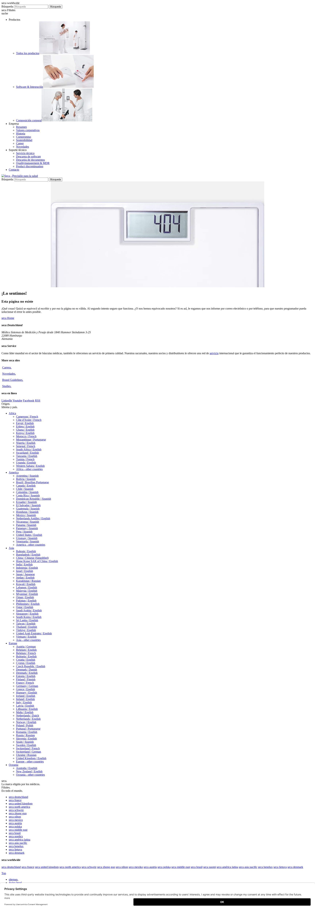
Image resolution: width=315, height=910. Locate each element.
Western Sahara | (30, 465)
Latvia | (25, 705)
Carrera (6, 367)
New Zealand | (29, 771)
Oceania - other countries (30, 774)
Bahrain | (26, 551)
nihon (15, 816)
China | (32, 557)
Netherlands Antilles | (33, 518)
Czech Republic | (30, 666)
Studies (6, 386)
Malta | (24, 712)
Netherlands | (27, 715)
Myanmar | (27, 594)
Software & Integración (29, 86)
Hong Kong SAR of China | (37, 561)
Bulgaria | (26, 656)
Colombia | (27, 492)
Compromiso (23, 136)
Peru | (24, 531)
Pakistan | (26, 600)
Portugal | (28, 728)
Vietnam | (26, 636)
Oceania (13, 764)
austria (15, 823)
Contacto (14, 169)
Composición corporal (29, 120)
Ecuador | (26, 502)
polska (15, 826)
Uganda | (26, 462)
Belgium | (26, 649)
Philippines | (28, 603)
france (15, 800)
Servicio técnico (25, 153)
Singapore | (27, 613)
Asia (11, 548)
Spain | (25, 741)
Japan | (25, 574)
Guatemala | (28, 508)
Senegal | (25, 446)
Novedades (22, 146)
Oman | (25, 597)
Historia (20, 133)
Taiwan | (25, 623)
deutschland (18, 796)
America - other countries (30, 544)
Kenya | (25, 433)
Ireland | (25, 699)
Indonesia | (27, 567)
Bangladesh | (28, 554)
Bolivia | (26, 479)
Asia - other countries (28, 640)
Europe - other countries (30, 761)
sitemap (13, 879)
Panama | (26, 525)
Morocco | (26, 436)
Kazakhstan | (28, 580)
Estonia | (25, 676)
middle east (18, 829)
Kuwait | (25, 584)
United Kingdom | (31, 758)
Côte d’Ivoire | (28, 419)
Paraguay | (27, 528)
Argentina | (27, 475)
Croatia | (25, 659)
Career (20, 143)
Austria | (26, 646)
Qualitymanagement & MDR (33, 163)
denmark (16, 852)
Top (3, 873)
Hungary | (26, 692)
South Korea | (28, 617)
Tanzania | (26, 456)
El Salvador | (28, 505)
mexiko (136, 867)
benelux (16, 846)
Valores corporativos (28, 130)
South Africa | (28, 449)
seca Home (7, 318)
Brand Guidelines (12, 379)
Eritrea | (25, 426)
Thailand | (26, 626)
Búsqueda (55, 6)
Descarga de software (28, 156)
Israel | (24, 571)
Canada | (26, 485)
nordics (16, 836)
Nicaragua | (27, 521)
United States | (29, 534)
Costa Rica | (28, 495)
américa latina (19, 839)
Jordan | (25, 577)
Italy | (24, 702)
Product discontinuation (29, 166)
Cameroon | (27, 416)
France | (25, 682)
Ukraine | (26, 755)
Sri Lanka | (27, 620)
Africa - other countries (29, 469)
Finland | (25, 679)
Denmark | (26, 669)
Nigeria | (25, 442)
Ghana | (25, 429)
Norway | (26, 722)
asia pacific (18, 842)
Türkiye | (26, 630)
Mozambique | (31, 439)
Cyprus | (25, 663)
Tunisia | (25, 459)
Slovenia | (26, 738)
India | (24, 564)
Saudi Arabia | (29, 610)
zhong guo (18, 813)
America (14, 472)
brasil (15, 833)
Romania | (26, 732)
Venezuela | (27, 541)
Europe (13, 643)
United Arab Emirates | (34, 633)
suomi (209, 867)
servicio (214, 353)
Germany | (27, 686)
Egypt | (25, 423)
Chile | (24, 488)
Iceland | (25, 695)
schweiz (16, 810)
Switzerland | (28, 748)
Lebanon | (26, 587)
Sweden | (26, 745)
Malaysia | (26, 590)
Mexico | (26, 515)
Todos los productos (27, 53)
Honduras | (27, 511)
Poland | (24, 725)
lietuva (15, 849)
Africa (12, 413)
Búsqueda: (7, 6)
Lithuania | (27, 709)
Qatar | (24, 607)
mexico (16, 819)
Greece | (25, 689)
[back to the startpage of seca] (19, 175)
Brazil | (32, 482)
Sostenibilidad (24, 140)
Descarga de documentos (30, 159)
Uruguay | (26, 538)
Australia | (26, 768)
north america (19, 806)
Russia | (25, 735)
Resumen (21, 126)
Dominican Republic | (33, 498)
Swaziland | (27, 452)
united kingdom (20, 803)
